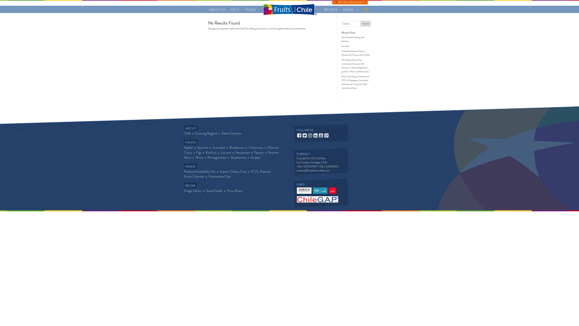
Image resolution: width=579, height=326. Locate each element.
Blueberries (236, 148)
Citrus (188, 153)
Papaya (259, 153)
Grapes (255, 158)
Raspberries (238, 158)
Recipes (330, 9)
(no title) (345, 46)
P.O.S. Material (261, 172)
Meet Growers (231, 133)
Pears (187, 158)
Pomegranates (217, 158)
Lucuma (226, 153)
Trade (250, 9)
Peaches (273, 153)
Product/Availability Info (199, 172)
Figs (198, 153)
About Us (217, 9)
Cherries (273, 148)
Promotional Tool (220, 177)
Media (348, 9)
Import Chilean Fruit (233, 172)
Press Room (235, 191)
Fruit (235, 9)
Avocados (218, 148)
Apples (188, 148)
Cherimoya (256, 148)
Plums (199, 158)
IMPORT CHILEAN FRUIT (351, 2)
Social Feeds (214, 191)
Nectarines (242, 153)
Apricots (202, 148)
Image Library (193, 191)
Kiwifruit (211, 153)
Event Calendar (194, 177)
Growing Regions (206, 133)
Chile (187, 133)
